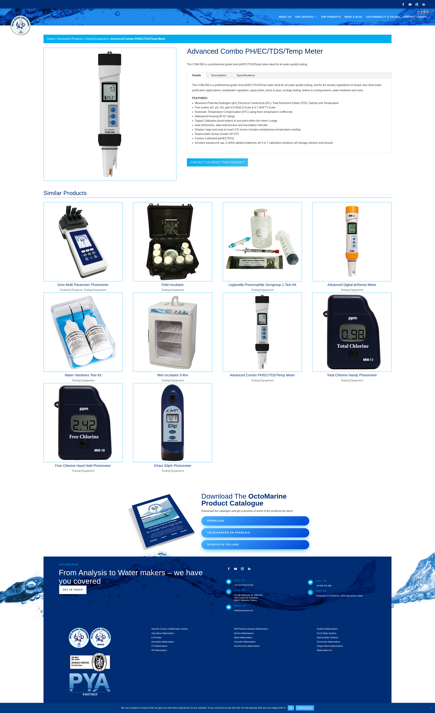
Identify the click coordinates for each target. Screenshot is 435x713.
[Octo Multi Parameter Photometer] (83, 241)
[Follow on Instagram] (417, 4)
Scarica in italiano (223, 544)
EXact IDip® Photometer (172, 466)
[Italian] (424, 11)
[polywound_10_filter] (110, 180)
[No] (430, 708)
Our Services (304, 17)
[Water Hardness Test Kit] (83, 332)
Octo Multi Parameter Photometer (83, 285)
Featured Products (71, 289)
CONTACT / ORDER (415, 17)
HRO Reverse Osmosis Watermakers (251, 629)
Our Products (331, 17)
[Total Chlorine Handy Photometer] (352, 332)
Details (196, 75)
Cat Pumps (156, 637)
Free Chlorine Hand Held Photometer (83, 466)
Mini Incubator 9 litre (172, 375)
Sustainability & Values (383, 17)
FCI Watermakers (159, 646)
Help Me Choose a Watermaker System (169, 629)
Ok (290, 707)
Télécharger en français (228, 532)
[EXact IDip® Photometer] (172, 422)
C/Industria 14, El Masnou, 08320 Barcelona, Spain (339, 596)
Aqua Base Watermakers (162, 633)
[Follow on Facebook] (403, 4)
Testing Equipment (96, 38)
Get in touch (73, 589)
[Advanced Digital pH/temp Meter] (352, 241)
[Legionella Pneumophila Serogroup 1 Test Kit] (262, 241)
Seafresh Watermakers (327, 629)
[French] (421, 11)
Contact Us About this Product (217, 162)
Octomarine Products (69, 38)
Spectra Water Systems (327, 637)
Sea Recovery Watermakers (247, 646)
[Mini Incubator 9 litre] (172, 332)
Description (218, 75)
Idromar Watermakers (244, 633)
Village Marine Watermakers (330, 646)
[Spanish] (427, 11)
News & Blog (353, 17)
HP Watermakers (159, 650)
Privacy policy (304, 707)
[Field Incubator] (172, 241)
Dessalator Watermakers (162, 642)
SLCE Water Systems (326, 633)
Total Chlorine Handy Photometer (352, 375)
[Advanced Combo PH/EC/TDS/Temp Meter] (262, 332)
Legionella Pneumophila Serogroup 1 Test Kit (262, 285)
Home (50, 38)
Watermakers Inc (324, 650)
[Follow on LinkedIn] (423, 4)
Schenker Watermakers (245, 642)
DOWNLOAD (215, 520)
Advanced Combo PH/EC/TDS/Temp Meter (262, 375)
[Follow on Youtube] (410, 4)
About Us (285, 17)
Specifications (246, 75)
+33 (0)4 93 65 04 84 (243, 585)
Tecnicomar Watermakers (328, 642)
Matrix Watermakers (243, 637)
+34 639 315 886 (324, 586)
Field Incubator (172, 285)
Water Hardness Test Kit (83, 375)
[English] (418, 11)
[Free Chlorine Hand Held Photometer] (83, 422)
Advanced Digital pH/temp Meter (351, 285)
